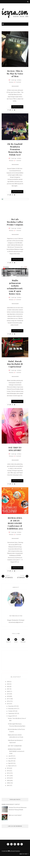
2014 (8, 768)
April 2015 (11, 763)
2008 (8, 783)
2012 (8, 773)
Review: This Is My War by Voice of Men (15, 74)
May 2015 (11, 761)
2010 (8, 778)
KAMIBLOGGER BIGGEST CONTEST (11, 804)
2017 (8, 698)
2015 (8, 703)
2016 (8, 701)
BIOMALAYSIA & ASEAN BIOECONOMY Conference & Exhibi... (16, 751)
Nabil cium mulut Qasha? (15, 815)
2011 (8, 775)
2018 (8, 696)
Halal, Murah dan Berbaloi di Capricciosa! (15, 364)
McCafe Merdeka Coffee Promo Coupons (15, 222)
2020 (8, 691)
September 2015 (12, 713)
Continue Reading (17, 106)
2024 (8, 681)
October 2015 (12, 711)
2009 (8, 780)
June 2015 (11, 758)
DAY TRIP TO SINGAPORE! (15, 746)
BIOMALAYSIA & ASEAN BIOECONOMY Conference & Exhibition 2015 (15, 523)
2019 (8, 694)
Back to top (23, 854)
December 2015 (12, 706)
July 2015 (10, 756)
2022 (8, 686)
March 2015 (11, 765)
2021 (8, 689)
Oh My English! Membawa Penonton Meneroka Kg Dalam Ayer (15, 149)
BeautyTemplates (15, 851)
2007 (8, 785)
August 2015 (11, 716)
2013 (8, 770)
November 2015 (12, 708)
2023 (8, 684)
